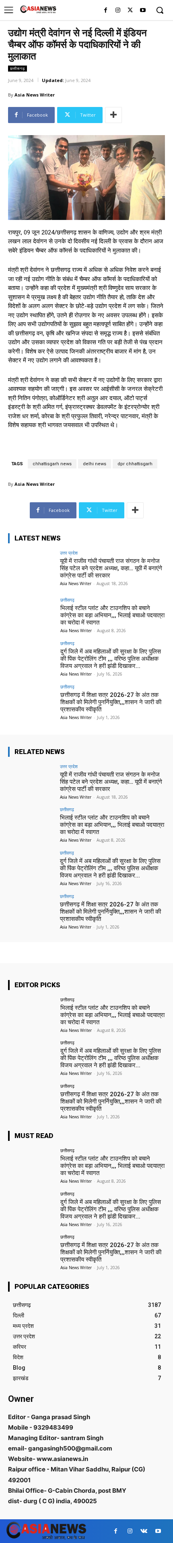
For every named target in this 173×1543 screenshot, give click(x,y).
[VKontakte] (144, 1531)
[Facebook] (105, 10)
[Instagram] (118, 10)
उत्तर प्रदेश (69, 553)
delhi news (94, 463)
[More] (113, 115)
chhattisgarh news (52, 463)
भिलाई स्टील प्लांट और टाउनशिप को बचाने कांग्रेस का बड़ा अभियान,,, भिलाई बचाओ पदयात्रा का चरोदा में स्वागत (112, 615)
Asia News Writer (34, 95)
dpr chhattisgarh (134, 463)
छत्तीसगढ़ (17, 68)
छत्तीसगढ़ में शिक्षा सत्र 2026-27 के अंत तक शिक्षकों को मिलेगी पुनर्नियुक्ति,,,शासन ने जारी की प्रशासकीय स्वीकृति (110, 702)
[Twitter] (130, 10)
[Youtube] (142, 10)
